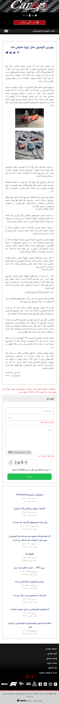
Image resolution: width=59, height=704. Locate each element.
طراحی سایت (37, 700)
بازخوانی (11, 462)
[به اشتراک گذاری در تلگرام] (7, 52)
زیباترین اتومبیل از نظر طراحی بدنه (29, 581)
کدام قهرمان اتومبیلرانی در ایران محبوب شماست (29, 609)
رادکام (29, 700)
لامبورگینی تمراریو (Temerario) (29, 494)
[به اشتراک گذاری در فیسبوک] (18, 52)
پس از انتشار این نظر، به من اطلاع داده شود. (30, 469)
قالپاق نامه (29, 554)
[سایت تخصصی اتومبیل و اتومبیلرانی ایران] (29, 5)
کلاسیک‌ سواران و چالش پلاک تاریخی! (29, 508)
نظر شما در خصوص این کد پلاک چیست (29, 595)
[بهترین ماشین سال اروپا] (29, 118)
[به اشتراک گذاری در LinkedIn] (10, 52)
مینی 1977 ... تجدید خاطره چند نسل (29, 567)
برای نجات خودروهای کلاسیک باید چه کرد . (30, 522)
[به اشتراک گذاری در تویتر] (14, 52)
